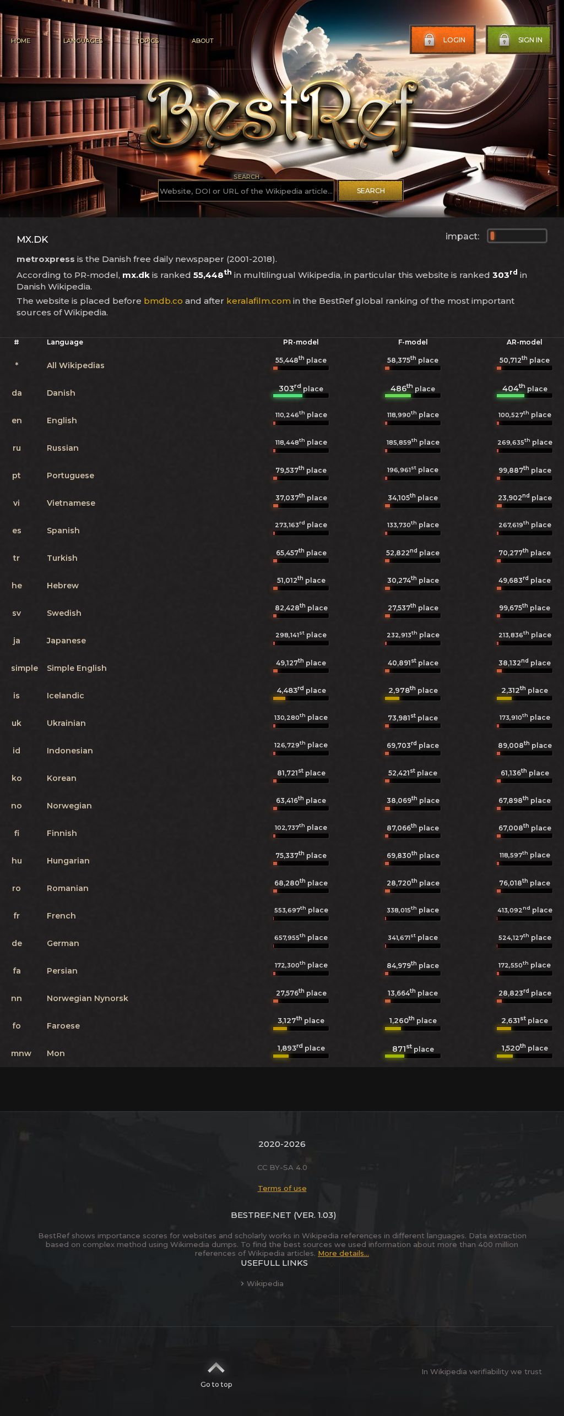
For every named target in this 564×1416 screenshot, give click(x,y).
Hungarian (68, 861)
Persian (62, 971)
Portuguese (70, 475)
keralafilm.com (258, 301)
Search (371, 191)
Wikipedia (265, 1283)
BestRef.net (261, 1215)
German (63, 943)
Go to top (216, 1384)
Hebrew (63, 586)
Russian (63, 448)
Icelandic (65, 696)
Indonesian (70, 751)
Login (454, 40)
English (62, 420)
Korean (62, 778)
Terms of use (282, 1188)
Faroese (63, 1026)
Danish (61, 393)
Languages (82, 41)
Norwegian (69, 806)
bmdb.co (163, 301)
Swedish (64, 613)
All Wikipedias (76, 365)
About (203, 41)
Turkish (62, 558)
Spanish (63, 530)
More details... (343, 1253)
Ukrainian (66, 723)
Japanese (66, 641)
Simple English (77, 668)
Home (20, 41)
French (61, 916)
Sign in (530, 40)
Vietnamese (71, 503)
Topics (147, 41)
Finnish (62, 833)
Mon (56, 1053)
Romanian (68, 888)
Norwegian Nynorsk (87, 998)
